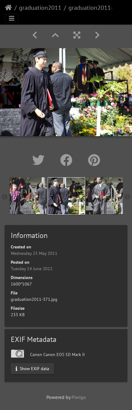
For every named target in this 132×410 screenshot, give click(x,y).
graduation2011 (40, 8)
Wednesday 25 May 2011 (34, 253)
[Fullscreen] (76, 35)
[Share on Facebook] (68, 160)
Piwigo (79, 397)
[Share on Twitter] (40, 160)
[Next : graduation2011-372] (97, 35)
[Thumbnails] (55, 35)
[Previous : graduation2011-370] (35, 35)
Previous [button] (5, 197)
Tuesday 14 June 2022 (31, 268)
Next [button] (127, 197)
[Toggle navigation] (11, 18)
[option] (28, 195)
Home (8, 7)
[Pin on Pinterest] (94, 160)
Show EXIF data (33, 368)
